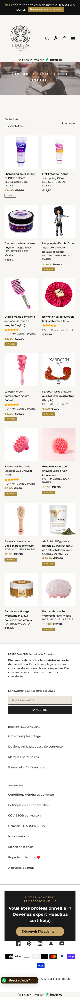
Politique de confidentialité (28, 805)
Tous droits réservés (59, 978)
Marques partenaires (23, 757)
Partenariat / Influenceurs (27, 767)
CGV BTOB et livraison (24, 815)
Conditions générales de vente (31, 794)
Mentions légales (20, 847)
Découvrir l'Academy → (40, 931)
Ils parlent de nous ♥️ (24, 857)
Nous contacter (19, 836)
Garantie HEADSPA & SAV (26, 826)
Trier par (11, 119)
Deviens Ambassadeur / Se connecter (36, 746)
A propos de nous (21, 868)
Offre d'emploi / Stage (24, 736)
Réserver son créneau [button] (46, 9)
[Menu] (73, 38)
